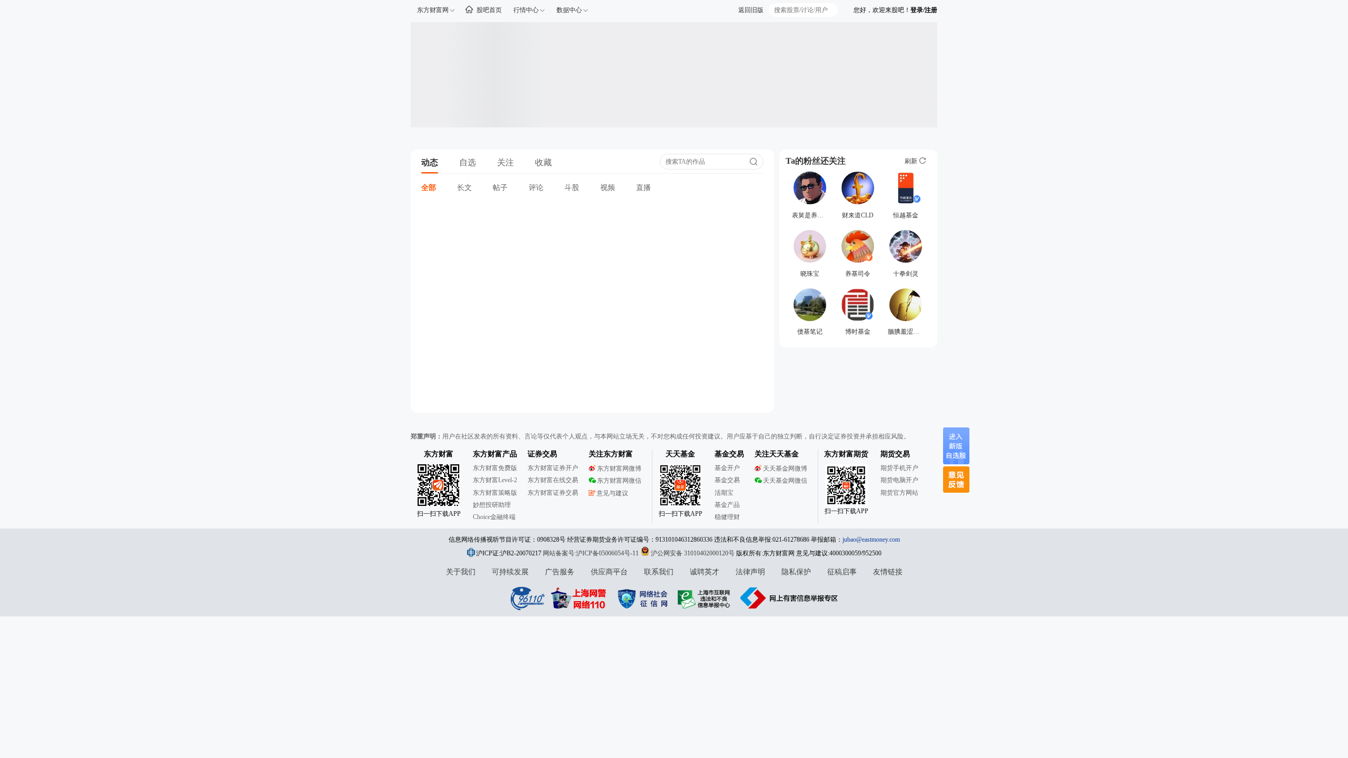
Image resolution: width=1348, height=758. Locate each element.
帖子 (500, 188)
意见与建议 (612, 493)
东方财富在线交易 (553, 480)
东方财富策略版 (495, 492)
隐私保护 (796, 572)
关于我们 (460, 572)
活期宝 (724, 492)
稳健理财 (727, 517)
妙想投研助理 (492, 504)
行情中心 (526, 10)
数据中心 (569, 10)
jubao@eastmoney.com (871, 539)
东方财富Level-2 (495, 480)
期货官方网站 (899, 492)
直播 (643, 188)
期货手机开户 (899, 468)
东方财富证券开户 (553, 468)
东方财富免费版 (495, 468)
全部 (428, 188)
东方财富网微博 (619, 468)
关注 (505, 162)
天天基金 (680, 454)
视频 (607, 188)
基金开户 (727, 468)
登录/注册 (923, 10)
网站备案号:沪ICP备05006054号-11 (591, 553)
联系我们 (658, 572)
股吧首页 (489, 10)
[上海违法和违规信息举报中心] (706, 598)
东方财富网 (433, 10)
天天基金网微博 (785, 468)
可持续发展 (510, 572)
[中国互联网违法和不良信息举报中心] (789, 598)
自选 (467, 162)
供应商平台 (609, 572)
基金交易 (727, 480)
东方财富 (438, 454)
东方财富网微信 (619, 480)
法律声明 (750, 572)
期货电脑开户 (899, 480)
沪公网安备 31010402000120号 (693, 553)
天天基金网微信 (785, 480)
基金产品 (727, 504)
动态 (429, 162)
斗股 (571, 188)
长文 (464, 188)
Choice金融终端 (494, 517)
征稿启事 (842, 572)
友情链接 (888, 572)
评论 (536, 188)
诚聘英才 (704, 572)
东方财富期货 (846, 454)
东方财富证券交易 (553, 492)
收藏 (543, 162)
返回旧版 (751, 10)
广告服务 (559, 572)
